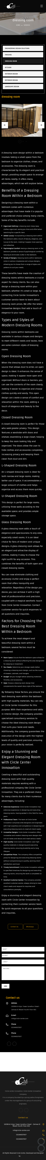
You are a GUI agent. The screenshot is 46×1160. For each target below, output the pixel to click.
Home (18, 25)
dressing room (11, 61)
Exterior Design (11, 80)
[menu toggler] (42, 6)
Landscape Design (12, 86)
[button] (19, 141)
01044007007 (16, 1027)
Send (5, 986)
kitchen (8, 67)
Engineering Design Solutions (17, 48)
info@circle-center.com (19, 1018)
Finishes (8, 54)
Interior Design (11, 73)
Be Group (24, 1156)
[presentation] (5, 125)
